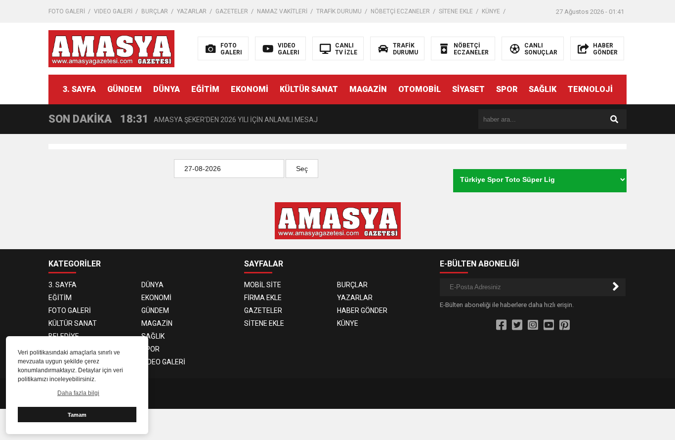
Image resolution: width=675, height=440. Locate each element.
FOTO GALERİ (66, 11)
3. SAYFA (79, 89)
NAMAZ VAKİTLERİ (282, 11)
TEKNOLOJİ (590, 89)
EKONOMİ (249, 89)
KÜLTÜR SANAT (309, 89)
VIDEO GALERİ (113, 11)
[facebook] (501, 325)
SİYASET (468, 89)
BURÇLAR (154, 11)
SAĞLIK (542, 89)
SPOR (506, 89)
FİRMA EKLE (263, 298)
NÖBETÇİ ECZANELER (400, 11)
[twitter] (517, 325)
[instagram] (533, 325)
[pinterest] (564, 325)
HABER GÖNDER (362, 310)
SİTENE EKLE (456, 11)
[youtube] (549, 325)
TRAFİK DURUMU (339, 11)
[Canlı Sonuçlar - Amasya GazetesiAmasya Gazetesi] (111, 48)
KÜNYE (491, 11)
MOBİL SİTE (262, 285)
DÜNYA (166, 89)
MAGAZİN (368, 89)
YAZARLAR (192, 11)
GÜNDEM (124, 89)
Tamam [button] (77, 415)
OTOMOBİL (419, 89)
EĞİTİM (205, 89)
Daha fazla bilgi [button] (78, 393)
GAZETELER (231, 11)
